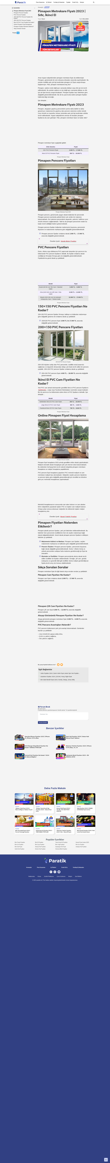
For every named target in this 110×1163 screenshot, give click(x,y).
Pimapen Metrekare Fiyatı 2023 (22, 10)
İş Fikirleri (49, 2)
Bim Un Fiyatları (19, 844)
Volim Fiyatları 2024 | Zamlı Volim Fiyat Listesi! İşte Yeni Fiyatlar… (60, 673)
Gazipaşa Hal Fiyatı (60, 846)
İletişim (70, 876)
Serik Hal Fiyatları (19, 849)
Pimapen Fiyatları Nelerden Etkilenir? (24, 26)
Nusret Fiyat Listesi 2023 (82, 842)
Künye (39, 876)
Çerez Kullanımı (61, 876)
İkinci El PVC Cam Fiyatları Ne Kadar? (24, 22)
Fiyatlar (68, 2)
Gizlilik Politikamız (49, 876)
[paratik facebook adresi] (51, 871)
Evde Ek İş (75, 2)
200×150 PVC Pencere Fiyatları (22, 20)
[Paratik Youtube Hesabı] (58, 871)
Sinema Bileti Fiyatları (61, 849)
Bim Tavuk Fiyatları (20, 842)
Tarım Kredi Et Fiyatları (61, 842)
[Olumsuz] (61, 664)
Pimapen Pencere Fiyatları (21, 12)
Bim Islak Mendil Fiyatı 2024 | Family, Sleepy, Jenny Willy (57, 679)
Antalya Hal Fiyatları (81, 846)
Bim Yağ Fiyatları (59, 844)
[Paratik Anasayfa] (20, 2)
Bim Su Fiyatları (80, 844)
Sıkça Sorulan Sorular (19, 28)
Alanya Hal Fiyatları (40, 846)
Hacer (43, 19)
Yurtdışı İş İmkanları (59, 2)
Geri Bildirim (78, 876)
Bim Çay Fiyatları (39, 844)
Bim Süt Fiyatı (18, 846)
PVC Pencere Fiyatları (20, 14)
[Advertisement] (63, 64)
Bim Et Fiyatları (39, 842)
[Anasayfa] (55, 860)
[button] (93, 2)
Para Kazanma (40, 2)
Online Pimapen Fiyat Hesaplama (23, 24)
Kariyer (82, 2)
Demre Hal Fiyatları (40, 849)
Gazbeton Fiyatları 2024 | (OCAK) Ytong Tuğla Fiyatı (56, 676)
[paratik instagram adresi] (55, 871)
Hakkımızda (31, 876)
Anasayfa (40, 7)
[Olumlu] (58, 664)
